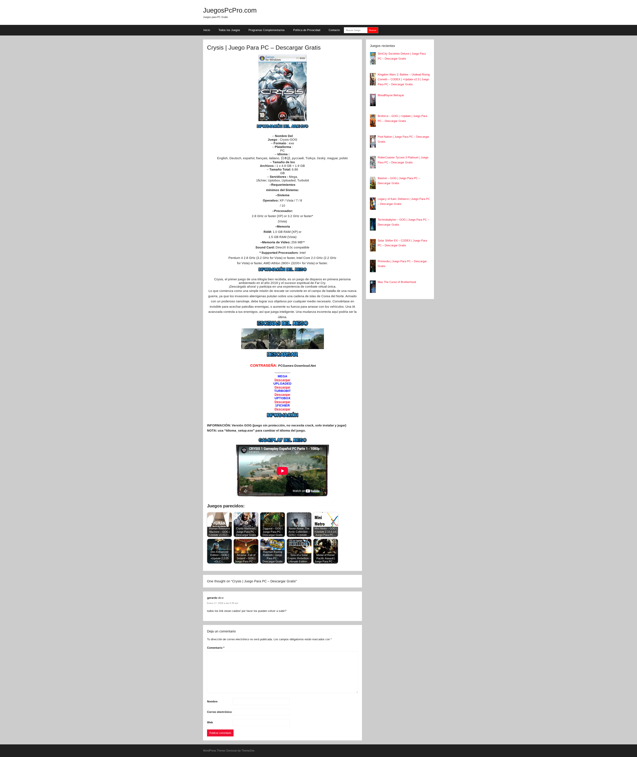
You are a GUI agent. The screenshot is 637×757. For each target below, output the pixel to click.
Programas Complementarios (266, 30)
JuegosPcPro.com (230, 10)
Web (210, 722)
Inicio (206, 30)
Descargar (282, 409)
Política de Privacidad (306, 30)
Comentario (215, 647)
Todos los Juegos (229, 30)
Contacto (334, 30)
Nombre (212, 701)
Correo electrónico (219, 712)
